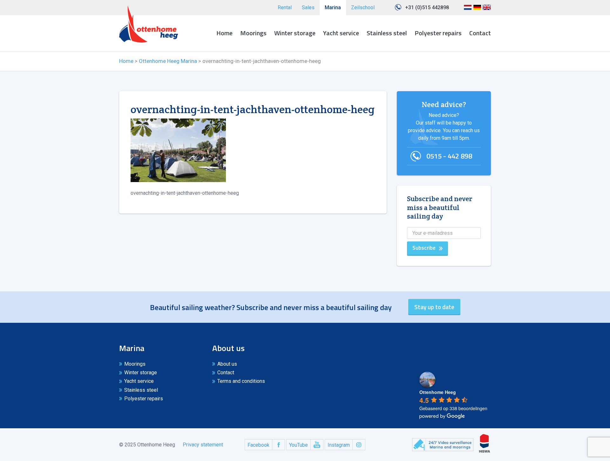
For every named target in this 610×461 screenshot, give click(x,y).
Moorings (253, 33)
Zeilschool (363, 7)
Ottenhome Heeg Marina (168, 61)
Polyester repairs (438, 33)
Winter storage (294, 33)
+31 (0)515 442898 (427, 7)
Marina (333, 7)
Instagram (339, 445)
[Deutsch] (477, 10)
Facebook (258, 445)
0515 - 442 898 (449, 156)
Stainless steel (387, 33)
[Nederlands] (468, 10)
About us (227, 364)
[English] (487, 10)
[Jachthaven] (148, 24)
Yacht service (341, 33)
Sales (308, 7)
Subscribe (424, 248)
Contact (480, 33)
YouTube (298, 445)
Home (224, 33)
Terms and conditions (241, 381)
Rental (285, 7)
